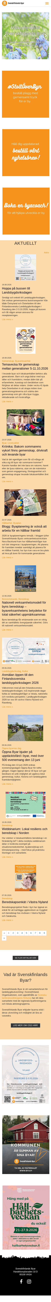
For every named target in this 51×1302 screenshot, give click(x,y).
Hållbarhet (7, 523)
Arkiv (46, 252)
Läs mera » (7, 319)
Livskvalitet (13, 443)
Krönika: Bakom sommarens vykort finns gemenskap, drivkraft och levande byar (25, 450)
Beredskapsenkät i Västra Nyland (25, 902)
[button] (47, 3)
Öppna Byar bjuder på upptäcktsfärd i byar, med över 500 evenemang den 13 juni (23, 756)
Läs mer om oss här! (25, 1025)
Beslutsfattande (9, 599)
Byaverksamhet (22, 361)
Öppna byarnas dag (11, 748)
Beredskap (23, 599)
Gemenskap (8, 361)
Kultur (25, 671)
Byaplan (17, 523)
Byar (4, 443)
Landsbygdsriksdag (11, 671)
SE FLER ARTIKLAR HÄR (25, 958)
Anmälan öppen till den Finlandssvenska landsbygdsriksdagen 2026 (20, 678)
